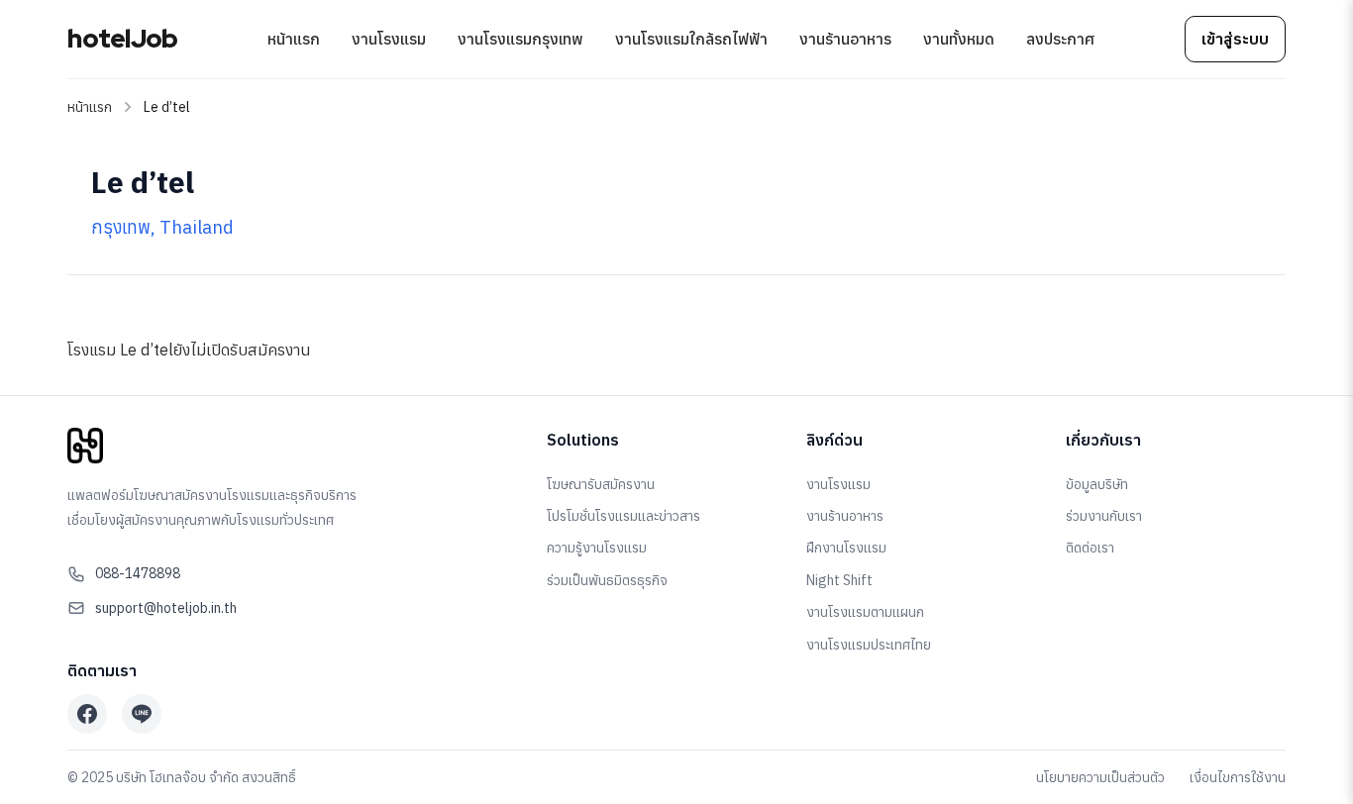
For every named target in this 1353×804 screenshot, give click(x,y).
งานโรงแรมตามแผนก (865, 612)
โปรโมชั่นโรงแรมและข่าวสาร (623, 516)
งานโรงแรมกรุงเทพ (520, 39)
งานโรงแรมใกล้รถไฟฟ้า (691, 39)
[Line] (141, 714)
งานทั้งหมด (958, 39)
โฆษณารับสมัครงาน (601, 484)
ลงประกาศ (1060, 39)
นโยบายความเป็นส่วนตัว (1100, 777)
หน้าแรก (293, 39)
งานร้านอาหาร (845, 39)
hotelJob (122, 38)
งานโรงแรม (389, 39)
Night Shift (839, 580)
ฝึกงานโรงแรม (846, 547)
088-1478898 (137, 573)
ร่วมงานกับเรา (1104, 516)
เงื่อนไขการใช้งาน (1238, 777)
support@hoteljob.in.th (166, 608)
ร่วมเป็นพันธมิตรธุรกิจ (607, 580)
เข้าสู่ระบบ (1235, 39)
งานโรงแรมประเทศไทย (868, 644)
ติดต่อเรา (1090, 547)
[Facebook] (87, 714)
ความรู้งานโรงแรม (597, 547)
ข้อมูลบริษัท (1097, 484)
